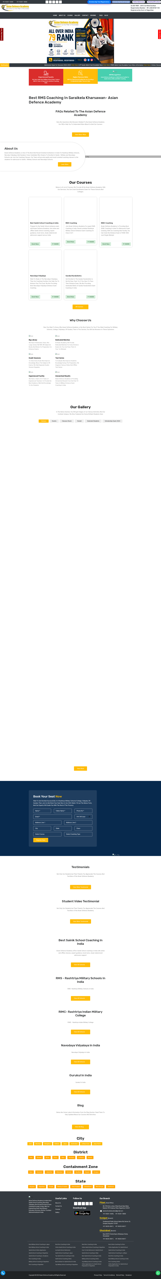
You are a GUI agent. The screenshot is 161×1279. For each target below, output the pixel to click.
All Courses (79, 307)
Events (54, 421)
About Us (62, 15)
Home (55, 15)
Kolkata (57, 1143)
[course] (45, 208)
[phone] (3, 1273)
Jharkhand (110, 1186)
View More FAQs (80, 134)
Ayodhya (78, 1172)
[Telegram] (60, 2)
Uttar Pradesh (76, 1186)
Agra (31, 1172)
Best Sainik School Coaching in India (44, 223)
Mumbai (38, 1143)
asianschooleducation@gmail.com (113, 1211)
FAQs (101, 15)
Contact (85, 15)
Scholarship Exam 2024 (112, 421)
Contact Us (58, 1206)
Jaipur (65, 1143)
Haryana (32, 1186)
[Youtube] (53, 2)
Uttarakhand (87, 1186)
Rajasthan (42, 1186)
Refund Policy (120, 1275)
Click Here (36, 65)
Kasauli (87, 1172)
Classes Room (67, 421)
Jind (30, 1143)
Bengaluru (48, 1143)
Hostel (79, 421)
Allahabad (59, 1172)
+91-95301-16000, (108, 1214)
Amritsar (71, 1157)
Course (70, 15)
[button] (4, 41)
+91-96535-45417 (120, 1226)
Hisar (31, 1157)
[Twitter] (50, 2)
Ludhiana (81, 1157)
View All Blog (79, 1127)
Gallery (77, 15)
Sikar (62, 1157)
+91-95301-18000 (21, 2)
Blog (106, 15)
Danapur (96, 1172)
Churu (55, 1157)
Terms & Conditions (109, 1275)
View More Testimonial (80, 887)
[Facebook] (47, 2)
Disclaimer (129, 1275)
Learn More (64, 164)
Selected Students (93, 421)
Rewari (90, 1157)
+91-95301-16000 (7, 2)
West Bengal (99, 1186)
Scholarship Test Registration (99, 2)
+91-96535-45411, (108, 1226)
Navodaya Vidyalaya (38, 276)
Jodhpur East (85, 1143)
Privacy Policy (98, 1275)
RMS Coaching (71, 223)
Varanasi (39, 1172)
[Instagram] (57, 2)
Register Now (40, 840)
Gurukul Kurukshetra (73, 276)
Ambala (69, 1172)
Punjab (51, 1186)
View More (80, 768)
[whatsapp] (158, 1273)
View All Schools (79, 965)
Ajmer (47, 1157)
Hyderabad (74, 1143)
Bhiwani (39, 1157)
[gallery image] (80, 437)
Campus (43, 421)
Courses (57, 1209)
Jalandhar (49, 1172)
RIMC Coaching (107, 223)
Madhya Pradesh (62, 1186)
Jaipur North (97, 1143)
